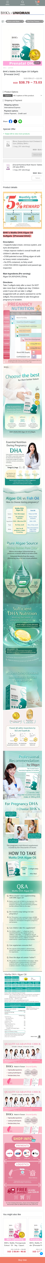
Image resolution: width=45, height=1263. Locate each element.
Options (8, 96)
